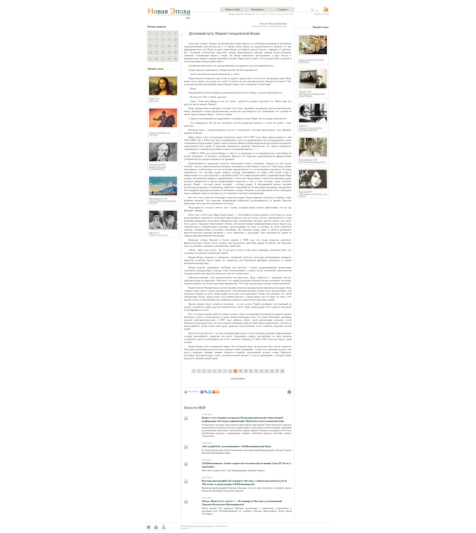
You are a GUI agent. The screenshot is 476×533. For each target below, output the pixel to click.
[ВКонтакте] (202, 391)
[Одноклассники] (218, 391)
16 (150, 52)
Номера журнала (236, 14)
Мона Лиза (154, 101)
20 (175, 52)
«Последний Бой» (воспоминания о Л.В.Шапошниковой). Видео (236, 446)
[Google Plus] (214, 391)
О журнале (282, 9)
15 (175, 46)
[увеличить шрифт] (313, 10)
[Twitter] (210, 391)
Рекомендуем (257, 9)
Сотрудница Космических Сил (312, 162)
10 (175, 40)
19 (169, 52)
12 (156, 46)
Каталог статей (232, 9)
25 (175, 59)
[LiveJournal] (206, 391)
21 (150, 59)
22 (156, 59)
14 (169, 46)
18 (163, 52)
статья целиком (238, 378)
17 (156, 52)
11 (150, 46)
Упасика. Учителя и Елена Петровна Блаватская (310, 129)
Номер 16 (249, 14)
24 (169, 59)
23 (163, 59)
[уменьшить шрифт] (317, 10)
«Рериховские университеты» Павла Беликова (312, 95)
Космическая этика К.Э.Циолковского (157, 168)
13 (163, 46)
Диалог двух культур (158, 235)
